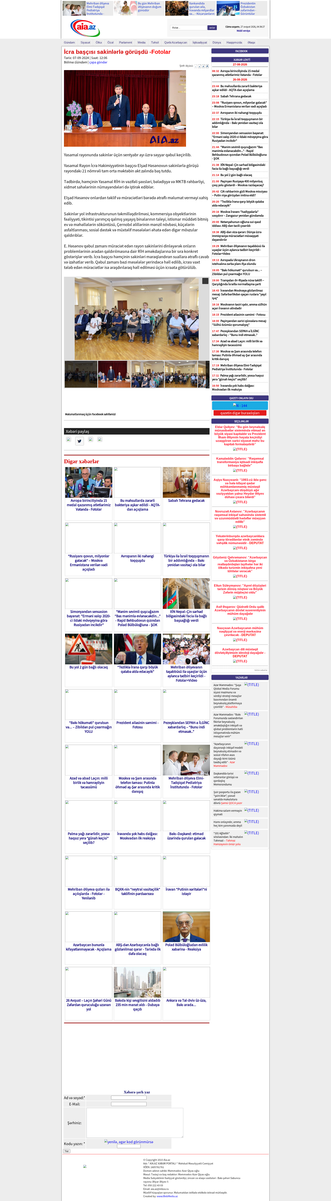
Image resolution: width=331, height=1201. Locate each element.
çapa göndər (98, 62)
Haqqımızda (234, 42)
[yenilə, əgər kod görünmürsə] (128, 1141)
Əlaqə (251, 42)
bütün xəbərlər (261, 670)
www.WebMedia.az (167, 1196)
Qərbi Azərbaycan (175, 42)
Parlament (125, 42)
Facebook (241, 51)
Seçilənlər (241, 421)
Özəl (110, 42)
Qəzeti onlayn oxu (241, 398)
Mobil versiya (243, 30)
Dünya (217, 42)
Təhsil (155, 42)
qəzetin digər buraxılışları (240, 413)
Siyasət (85, 42)
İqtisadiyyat (200, 42)
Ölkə (99, 42)
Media (141, 42)
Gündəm (69, 42)
